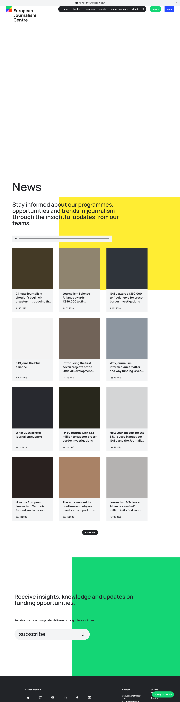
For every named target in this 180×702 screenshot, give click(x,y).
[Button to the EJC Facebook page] (77, 697)
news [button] (65, 9)
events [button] (102, 9)
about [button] (135, 9)
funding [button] (76, 9)
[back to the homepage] (9, 9)
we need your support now (92, 3)
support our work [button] (119, 9)
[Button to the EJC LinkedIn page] (65, 697)
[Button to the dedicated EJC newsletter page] (89, 697)
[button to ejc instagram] (41, 698)
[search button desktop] (143, 9)
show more (90, 532)
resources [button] (90, 9)
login (169, 9)
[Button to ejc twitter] (28, 698)
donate (155, 9)
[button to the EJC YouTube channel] (53, 697)
